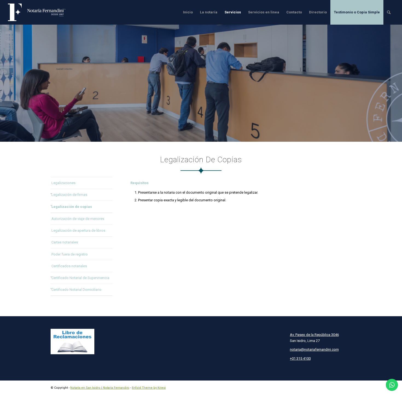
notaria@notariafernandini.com (314, 349)
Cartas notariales (64, 242)
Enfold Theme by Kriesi (149, 388)
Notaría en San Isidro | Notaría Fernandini (99, 388)
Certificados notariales (69, 266)
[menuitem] (187, 12)
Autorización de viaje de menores (77, 219)
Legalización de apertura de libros (78, 230)
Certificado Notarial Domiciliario (76, 289)
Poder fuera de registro (69, 254)
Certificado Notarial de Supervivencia (80, 278)
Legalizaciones (63, 183)
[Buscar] (388, 12)
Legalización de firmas (69, 195)
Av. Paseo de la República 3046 (314, 335)
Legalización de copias (71, 207)
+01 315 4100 (300, 358)
